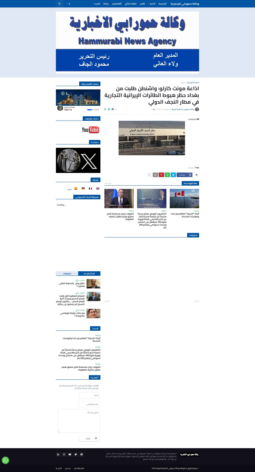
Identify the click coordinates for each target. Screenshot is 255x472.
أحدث (196, 301)
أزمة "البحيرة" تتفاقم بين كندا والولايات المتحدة (185, 215)
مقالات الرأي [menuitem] (131, 4)
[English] (97, 189)
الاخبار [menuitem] (152, 4)
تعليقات (67, 274)
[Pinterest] (161, 175)
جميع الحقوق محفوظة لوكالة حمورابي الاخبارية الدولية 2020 (175, 468)
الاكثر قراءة (89, 274)
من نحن (68, 468)
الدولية (183, 82)
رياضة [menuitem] (106, 4)
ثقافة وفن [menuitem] (117, 4)
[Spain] (75, 189)
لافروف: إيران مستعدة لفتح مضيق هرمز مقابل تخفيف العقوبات (120, 216)
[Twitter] (109, 109)
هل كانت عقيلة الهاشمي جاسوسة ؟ (72, 314)
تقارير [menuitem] (142, 4)
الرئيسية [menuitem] (162, 4)
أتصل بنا (59, 468)
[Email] (155, 175)
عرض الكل (108, 183)
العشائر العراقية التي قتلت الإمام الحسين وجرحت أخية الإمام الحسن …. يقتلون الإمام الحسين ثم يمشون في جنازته (70, 300)
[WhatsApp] (105, 109)
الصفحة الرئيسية (193, 82)
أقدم (107, 301)
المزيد (69, 189)
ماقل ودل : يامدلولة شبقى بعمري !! (72, 284)
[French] (89, 189)
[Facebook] (113, 109)
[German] (82, 189)
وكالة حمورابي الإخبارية (185, 3)
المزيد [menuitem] (97, 4)
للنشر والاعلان (79, 468)
